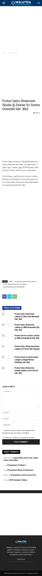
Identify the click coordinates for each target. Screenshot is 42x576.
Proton (10, 53)
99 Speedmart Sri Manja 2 (16, 465)
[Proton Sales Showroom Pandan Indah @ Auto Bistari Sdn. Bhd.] (7, 370)
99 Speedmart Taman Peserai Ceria (23, 475)
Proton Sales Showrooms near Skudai (15, 284)
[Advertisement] (21, 28)
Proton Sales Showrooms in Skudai (25, 281)
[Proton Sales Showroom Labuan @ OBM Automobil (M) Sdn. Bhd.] (7, 327)
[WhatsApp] (15, 296)
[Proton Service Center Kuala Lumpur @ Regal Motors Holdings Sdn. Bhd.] (7, 360)
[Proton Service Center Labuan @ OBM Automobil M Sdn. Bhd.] (7, 338)
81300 (10, 281)
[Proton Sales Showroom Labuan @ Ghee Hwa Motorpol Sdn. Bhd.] (7, 316)
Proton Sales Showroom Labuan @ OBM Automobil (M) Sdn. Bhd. (27, 327)
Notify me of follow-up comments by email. (19, 437)
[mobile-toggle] (3, 3)
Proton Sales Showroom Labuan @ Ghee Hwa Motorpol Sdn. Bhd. (27, 316)
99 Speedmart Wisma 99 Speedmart (20, 470)
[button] (39, 3)
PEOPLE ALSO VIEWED (12, 308)
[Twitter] (9, 296)
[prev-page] (3, 378)
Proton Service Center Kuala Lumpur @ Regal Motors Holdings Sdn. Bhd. (26, 359)
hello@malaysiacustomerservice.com (21, 561)
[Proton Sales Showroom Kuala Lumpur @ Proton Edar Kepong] (7, 349)
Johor (16, 53)
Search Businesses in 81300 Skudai (14, 287)
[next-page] (7, 378)
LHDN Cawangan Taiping (18, 480)
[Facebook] (4, 296)
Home (4, 53)
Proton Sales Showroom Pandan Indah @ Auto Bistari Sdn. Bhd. (26, 370)
